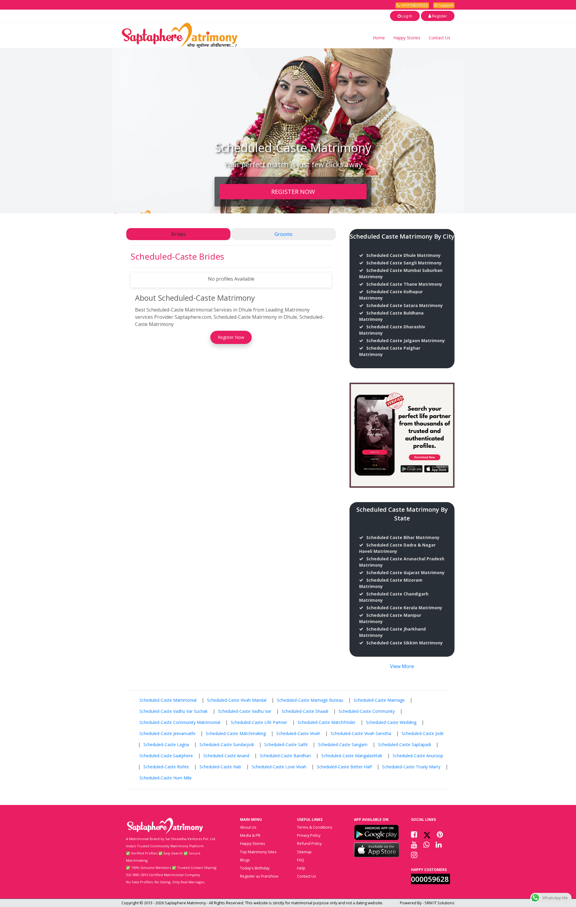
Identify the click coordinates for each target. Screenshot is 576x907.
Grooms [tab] (283, 234)
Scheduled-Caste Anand (226, 755)
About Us (248, 827)
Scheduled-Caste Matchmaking (236, 733)
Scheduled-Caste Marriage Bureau (310, 700)
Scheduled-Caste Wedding (391, 722)
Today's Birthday (254, 868)
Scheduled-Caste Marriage (379, 700)
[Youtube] (414, 844)
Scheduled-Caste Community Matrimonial (180, 722)
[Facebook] (414, 834)
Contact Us (439, 38)
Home (379, 38)
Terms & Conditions (314, 827)
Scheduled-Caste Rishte (166, 767)
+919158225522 (414, 5)
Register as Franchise (259, 876)
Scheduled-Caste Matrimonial (168, 700)
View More (402, 666)
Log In (406, 16)
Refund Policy (309, 843)
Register (439, 16)
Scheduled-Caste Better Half (344, 767)
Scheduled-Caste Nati (220, 767)
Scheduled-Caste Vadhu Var (244, 711)
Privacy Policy (308, 835)
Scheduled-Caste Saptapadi (404, 744)
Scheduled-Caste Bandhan (285, 755)
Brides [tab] (178, 234)
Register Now (231, 337)
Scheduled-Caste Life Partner (259, 722)
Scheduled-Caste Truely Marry (411, 767)
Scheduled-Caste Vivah (298, 733)
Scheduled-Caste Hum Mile (166, 778)
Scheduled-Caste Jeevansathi (167, 733)
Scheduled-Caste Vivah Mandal (236, 700)
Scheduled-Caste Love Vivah (279, 767)
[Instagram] (414, 855)
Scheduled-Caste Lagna (166, 744)
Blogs (245, 860)
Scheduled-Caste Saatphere (166, 755)
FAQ (300, 860)
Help (301, 868)
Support (445, 5)
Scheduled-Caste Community (367, 711)
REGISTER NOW (293, 191)
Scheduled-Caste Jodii (422, 733)
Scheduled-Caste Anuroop (418, 755)
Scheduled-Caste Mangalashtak (351, 755)
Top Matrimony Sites (258, 851)
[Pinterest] (440, 834)
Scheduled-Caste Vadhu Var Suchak (174, 711)
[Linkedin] (439, 844)
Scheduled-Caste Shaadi (305, 711)
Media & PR (250, 835)
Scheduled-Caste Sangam (343, 744)
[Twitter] (427, 834)
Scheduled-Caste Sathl (286, 744)
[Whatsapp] (426, 844)
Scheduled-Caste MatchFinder (327, 722)
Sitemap (304, 851)
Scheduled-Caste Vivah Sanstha (361, 733)
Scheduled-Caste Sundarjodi (227, 744)
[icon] (376, 832)
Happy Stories (406, 38)
